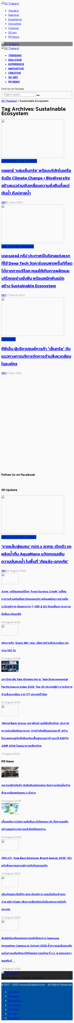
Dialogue (13, 15)
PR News (13, 36)
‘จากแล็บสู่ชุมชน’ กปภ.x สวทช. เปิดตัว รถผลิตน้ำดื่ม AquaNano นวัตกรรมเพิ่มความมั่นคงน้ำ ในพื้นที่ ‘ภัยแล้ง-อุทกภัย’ (36, 553)
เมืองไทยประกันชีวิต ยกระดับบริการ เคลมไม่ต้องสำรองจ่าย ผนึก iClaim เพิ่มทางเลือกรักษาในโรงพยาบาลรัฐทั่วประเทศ (33, 901)
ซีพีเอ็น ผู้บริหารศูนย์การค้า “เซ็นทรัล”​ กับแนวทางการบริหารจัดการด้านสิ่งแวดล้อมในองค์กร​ (36, 356)
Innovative (14, 23)
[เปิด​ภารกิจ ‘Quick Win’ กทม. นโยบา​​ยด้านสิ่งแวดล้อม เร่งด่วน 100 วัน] (10, 634)
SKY (3, 202)
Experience (15, 19)
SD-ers (12, 32)
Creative (13, 28)
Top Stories (28, 161)
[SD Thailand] (10, 3)
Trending (13, 10)
